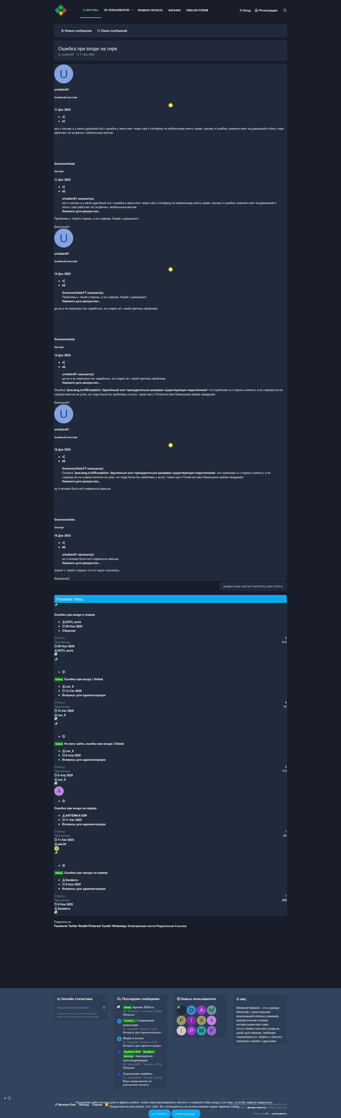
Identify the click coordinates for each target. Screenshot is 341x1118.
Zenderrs (72, 880)
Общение (69, 630)
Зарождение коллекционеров (138, 1056)
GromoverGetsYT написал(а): (83, 292)
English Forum (197, 10)
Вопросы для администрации (84, 695)
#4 (63, 367)
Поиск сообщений (114, 30)
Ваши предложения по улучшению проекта (137, 1082)
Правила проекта (150, 10)
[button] (132, 10)
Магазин (175, 10)
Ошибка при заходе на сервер (86, 872)
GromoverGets (64, 163)
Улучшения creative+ (138, 1073)
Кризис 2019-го (139, 1007)
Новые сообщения (78, 30)
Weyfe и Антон (133, 1038)
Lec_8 (70, 686)
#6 (63, 547)
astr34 (62, 844)
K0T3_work (73, 622)
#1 (63, 121)
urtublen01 (67, 54)
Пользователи (118, 10)
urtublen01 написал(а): (78, 198)
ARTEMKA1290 (76, 815)
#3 (63, 285)
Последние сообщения (140, 998)
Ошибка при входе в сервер (74, 614)
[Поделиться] (63, 117)
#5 (63, 461)
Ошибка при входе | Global (83, 679)
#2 (63, 191)
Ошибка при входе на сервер (75, 808)
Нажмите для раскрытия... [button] (81, 211)
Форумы (92, 10)
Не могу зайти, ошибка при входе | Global (94, 743)
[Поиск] (285, 10)
